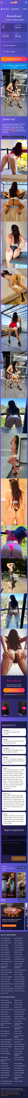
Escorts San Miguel (6, 1042)
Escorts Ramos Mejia (19, 1065)
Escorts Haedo (4, 1057)
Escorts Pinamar (5, 1007)
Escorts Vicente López (6, 1044)
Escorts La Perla (18, 1005)
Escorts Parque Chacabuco (18, 966)
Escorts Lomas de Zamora (18, 1078)
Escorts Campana (18, 1016)
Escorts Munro (18, 1031)
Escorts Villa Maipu (19, 1046)
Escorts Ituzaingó (18, 1057)
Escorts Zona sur (18, 1068)
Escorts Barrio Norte (6, 943)
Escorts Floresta (5, 954)
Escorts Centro (18, 1000)
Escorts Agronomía (5, 938)
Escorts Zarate (4, 1049)
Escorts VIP (20, 694)
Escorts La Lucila (5, 1027)
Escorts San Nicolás (19, 977)
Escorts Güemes (5, 1005)
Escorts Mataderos (5, 959)
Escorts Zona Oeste (19, 1049)
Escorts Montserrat (19, 961)
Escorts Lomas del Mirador (5, 1060)
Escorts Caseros (5, 1051)
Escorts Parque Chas (6, 970)
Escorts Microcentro (19, 959)
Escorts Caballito (18, 945)
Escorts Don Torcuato (19, 1019)
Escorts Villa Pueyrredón (7, 988)
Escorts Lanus (4, 1077)
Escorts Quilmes (18, 1081)
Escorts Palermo (18, 963)
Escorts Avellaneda (19, 1070)
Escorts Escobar (5, 1021)
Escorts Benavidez (5, 1016)
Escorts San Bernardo (20, 1009)
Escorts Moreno (18, 1063)
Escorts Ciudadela (5, 1053)
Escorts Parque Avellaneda (5, 966)
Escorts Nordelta (5, 1033)
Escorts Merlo (4, 1063)
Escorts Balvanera (5, 940)
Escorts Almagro (18, 938)
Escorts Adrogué (5, 1070)
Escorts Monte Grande (6, 1081)
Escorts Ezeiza (18, 1075)
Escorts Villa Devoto (19, 984)
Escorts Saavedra (18, 974)
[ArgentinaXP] (14, 2)
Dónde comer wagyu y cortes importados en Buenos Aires (12, 920)
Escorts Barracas (18, 940)
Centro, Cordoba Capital (15, 20)
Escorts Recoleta (18, 972)
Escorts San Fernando (6, 1039)
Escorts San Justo (5, 1068)
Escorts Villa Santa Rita (7, 991)
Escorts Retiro (4, 974)
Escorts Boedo (4, 945)
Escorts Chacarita (18, 947)
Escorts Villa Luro (5, 986)
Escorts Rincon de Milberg (19, 1036)
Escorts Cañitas (5, 947)
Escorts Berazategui (19, 1072)
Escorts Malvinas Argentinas (18, 1028)
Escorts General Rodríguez (18, 1054)
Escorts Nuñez (4, 963)
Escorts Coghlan (5, 950)
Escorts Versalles (5, 981)
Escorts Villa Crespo (19, 981)
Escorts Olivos (18, 1033)
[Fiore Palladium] (9, 885)
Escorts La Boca (18, 954)
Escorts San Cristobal (6, 977)
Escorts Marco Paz (19, 1059)
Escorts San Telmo (5, 979)
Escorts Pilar (4, 1035)
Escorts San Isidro (19, 1039)
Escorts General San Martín (6, 1024)
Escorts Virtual (4, 993)
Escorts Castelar (18, 1051)
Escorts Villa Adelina (19, 1044)
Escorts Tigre (17, 1042)
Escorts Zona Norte (19, 1014)
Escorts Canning (5, 1075)
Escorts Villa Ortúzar (19, 986)
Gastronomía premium (9, 925)
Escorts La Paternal (6, 957)
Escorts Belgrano (18, 943)
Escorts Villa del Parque (7, 984)
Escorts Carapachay (6, 1019)
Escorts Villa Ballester (6, 1046)
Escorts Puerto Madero (7, 972)
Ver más (21, 868)
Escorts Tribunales (19, 979)
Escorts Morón (4, 1065)
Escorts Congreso (5, 952)
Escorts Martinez (5, 1031)
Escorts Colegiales (19, 950)
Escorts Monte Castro (6, 961)
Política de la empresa (7, 1090)
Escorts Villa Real (18, 988)
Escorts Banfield (5, 1072)
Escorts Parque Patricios (20, 970)
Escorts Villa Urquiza (19, 991)
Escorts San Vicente (6, 1083)
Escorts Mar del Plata (6, 1002)
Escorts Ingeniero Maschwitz (18, 1024)
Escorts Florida (18, 1021)
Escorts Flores (17, 952)
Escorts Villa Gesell (19, 1012)
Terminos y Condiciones (11, 1092)
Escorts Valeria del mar (7, 1009)
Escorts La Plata (5, 1000)
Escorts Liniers (18, 957)
